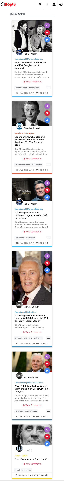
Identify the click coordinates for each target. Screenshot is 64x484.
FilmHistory (19, 238)
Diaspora (30, 133)
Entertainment (20, 59)
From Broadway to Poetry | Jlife (31, 459)
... (48, 87)
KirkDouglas (37, 165)
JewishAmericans (22, 165)
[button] (40, 4)
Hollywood (30, 238)
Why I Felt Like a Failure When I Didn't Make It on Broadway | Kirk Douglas (32, 389)
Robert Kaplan (30, 54)
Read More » (32, 36)
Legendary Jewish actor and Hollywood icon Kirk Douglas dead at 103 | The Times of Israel (30, 140)
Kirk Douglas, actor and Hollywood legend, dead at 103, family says (31, 215)
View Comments (33, 81)
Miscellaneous (20, 133)
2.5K (34, 475)
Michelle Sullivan (31, 307)
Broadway (19, 411)
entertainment (21, 338)
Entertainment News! (35, 383)
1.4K (33, 93)
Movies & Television (35, 59)
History (17, 455)
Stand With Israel (32, 128)
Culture (24, 455)
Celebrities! (31, 312)
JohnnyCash (34, 88)
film (30, 338)
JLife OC (28, 450)
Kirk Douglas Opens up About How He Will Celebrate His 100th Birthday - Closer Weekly (32, 318)
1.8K (33, 170)
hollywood (38, 338)
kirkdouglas (26, 470)
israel (17, 470)
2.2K (33, 343)
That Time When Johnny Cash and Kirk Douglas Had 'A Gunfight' (30, 65)
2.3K (33, 416)
